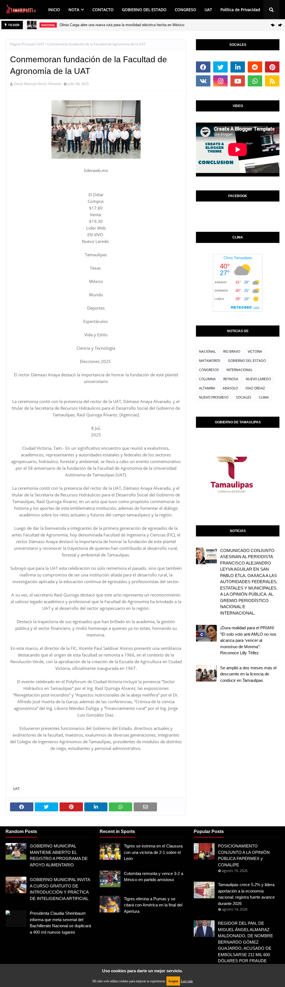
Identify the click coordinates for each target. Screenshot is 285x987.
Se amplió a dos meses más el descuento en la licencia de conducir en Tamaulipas (248, 674)
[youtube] (237, 80)
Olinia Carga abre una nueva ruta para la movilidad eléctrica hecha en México (122, 25)
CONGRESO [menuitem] (185, 9)
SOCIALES (243, 397)
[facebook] (203, 67)
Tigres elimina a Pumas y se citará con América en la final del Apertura (153, 905)
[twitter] (220, 67)
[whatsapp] (255, 80)
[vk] (203, 80)
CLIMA (264, 397)
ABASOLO (230, 388)
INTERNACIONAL (239, 369)
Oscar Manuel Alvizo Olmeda (37, 83)
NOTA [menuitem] (73, 9)
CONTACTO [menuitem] (103, 9)
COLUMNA (207, 379)
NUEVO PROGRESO (214, 397)
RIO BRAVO (231, 351)
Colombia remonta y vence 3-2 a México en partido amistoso (153, 876)
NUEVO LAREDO (258, 379)
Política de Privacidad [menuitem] (240, 9)
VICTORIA (255, 351)
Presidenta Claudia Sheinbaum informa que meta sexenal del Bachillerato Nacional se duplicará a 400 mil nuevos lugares (60, 922)
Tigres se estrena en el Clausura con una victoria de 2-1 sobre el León (153, 852)
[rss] (272, 80)
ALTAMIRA (207, 388)
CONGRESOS (209, 369)
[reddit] (255, 67)
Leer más (187, 981)
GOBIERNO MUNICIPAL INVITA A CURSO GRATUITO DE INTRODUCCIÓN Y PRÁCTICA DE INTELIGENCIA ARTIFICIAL (60, 889)
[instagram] (220, 80)
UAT (41, 44)
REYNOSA (230, 379)
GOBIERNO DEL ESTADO (247, 360)
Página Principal (22, 44)
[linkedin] (237, 67)
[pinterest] (272, 67)
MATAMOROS (209, 360)
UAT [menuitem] (208, 9)
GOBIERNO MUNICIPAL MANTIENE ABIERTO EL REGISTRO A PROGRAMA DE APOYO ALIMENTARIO (59, 855)
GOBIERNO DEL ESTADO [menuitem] (144, 9)
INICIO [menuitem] (54, 9)
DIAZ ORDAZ (255, 388)
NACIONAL (207, 351)
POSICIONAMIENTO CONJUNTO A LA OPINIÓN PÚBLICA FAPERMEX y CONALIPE (244, 855)
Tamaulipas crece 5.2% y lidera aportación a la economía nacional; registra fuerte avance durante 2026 (246, 894)
